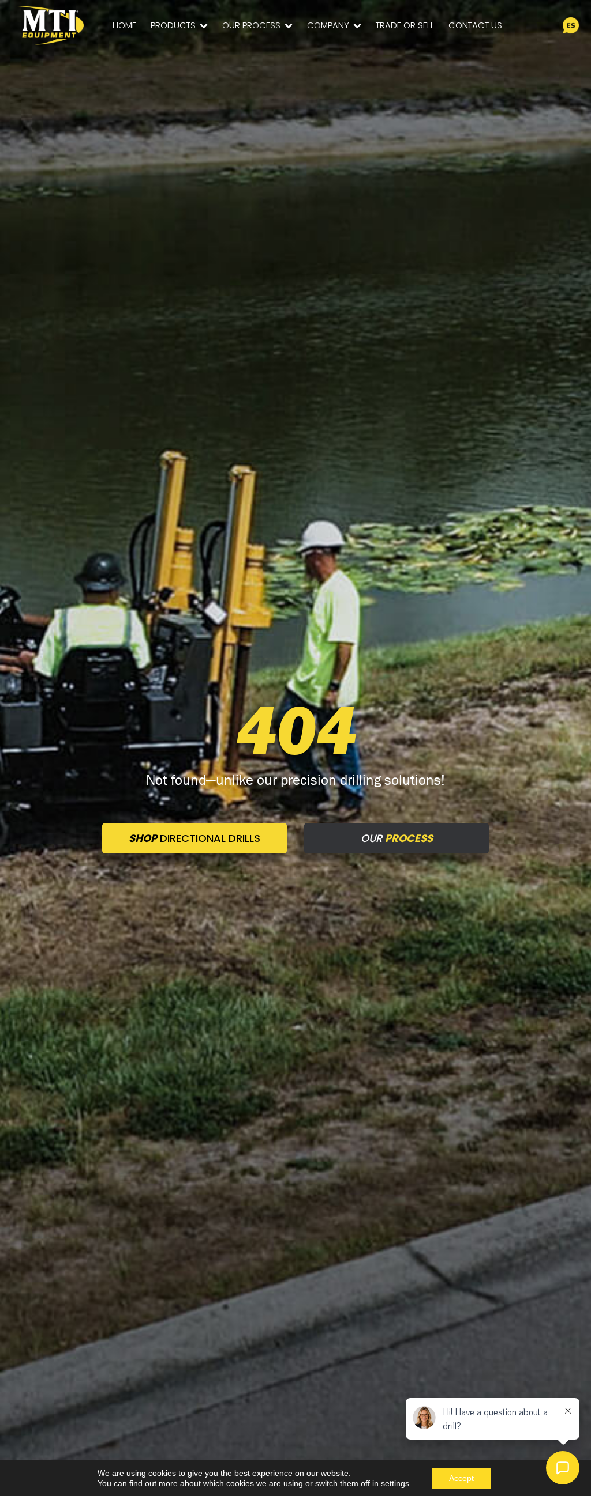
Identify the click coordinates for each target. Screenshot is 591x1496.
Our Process (251, 25)
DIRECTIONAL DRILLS (194, 838)
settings (395, 1483)
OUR (397, 838)
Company (328, 25)
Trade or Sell (405, 25)
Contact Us (475, 25)
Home (124, 25)
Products (173, 25)
